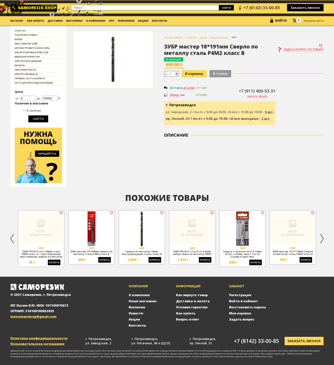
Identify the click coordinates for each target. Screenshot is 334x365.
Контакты (159, 20)
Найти (226, 7)
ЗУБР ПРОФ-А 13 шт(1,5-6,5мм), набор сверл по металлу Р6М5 (192, 253)
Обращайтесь (47, 153)
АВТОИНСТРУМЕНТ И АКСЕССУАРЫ (32, 48)
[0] (294, 20)
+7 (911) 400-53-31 (257, 91)
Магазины (74, 20)
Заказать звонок (305, 7)
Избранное (126, 20)
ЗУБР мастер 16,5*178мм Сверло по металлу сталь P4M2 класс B (293, 253)
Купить (54, 262)
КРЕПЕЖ (18, 39)
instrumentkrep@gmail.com (33, 316)
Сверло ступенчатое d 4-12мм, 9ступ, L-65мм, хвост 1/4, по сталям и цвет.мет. (242, 254)
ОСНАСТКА (20, 30)
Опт (111, 20)
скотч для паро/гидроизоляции (34, 82)
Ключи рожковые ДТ (26, 74)
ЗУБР (234, 37)
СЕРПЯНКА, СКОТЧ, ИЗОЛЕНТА (30, 78)
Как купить (35, 20)
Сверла (203, 37)
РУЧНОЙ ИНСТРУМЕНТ (26, 35)
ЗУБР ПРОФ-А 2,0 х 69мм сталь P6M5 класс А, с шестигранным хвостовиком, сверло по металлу (41, 254)
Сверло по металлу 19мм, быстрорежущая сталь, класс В (142, 253)
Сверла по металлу (219, 37)
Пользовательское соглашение (37, 344)
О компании (95, 20)
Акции (143, 20)
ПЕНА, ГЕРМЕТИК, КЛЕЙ (26, 43)
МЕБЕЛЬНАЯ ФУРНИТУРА (27, 56)
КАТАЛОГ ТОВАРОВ (173, 37)
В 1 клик (220, 73)
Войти (281, 20)
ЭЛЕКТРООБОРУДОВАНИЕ (28, 61)
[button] (12, 238)
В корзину (194, 73)
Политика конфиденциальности (38, 338)
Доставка (55, 20)
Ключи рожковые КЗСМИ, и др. (32, 52)
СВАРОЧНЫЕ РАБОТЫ (25, 69)
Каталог (16, 20)
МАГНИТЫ (20, 65)
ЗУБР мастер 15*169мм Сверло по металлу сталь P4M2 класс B (91, 253)
